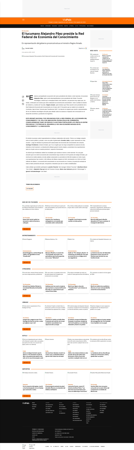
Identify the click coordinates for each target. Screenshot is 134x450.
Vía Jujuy (61, 404)
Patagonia (82, 26)
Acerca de (34, 435)
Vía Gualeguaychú (77, 420)
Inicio (42, 26)
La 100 (66, 446)
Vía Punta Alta (49, 412)
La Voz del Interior (94, 446)
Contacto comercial (37, 433)
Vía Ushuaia (89, 404)
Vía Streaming (103, 406)
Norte (66, 26)
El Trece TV (56, 446)
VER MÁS (26, 229)
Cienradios (78, 446)
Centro (60, 26)
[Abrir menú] (35, 20)
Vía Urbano (102, 404)
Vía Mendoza (62, 413)
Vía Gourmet (103, 408)
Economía (88, 413)
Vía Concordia (76, 418)
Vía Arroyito (49, 406)
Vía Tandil (48, 408)
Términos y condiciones (38, 429)
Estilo (87, 421)
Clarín (47, 446)
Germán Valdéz (29, 48)
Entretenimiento (90, 417)
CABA (33, 408)
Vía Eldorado (76, 406)
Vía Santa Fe (76, 412)
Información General (91, 415)
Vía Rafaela (76, 414)
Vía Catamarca (63, 408)
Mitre (62, 446)
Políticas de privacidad (38, 431)
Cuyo (76, 26)
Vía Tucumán (62, 406)
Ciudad (71, 446)
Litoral (71, 26)
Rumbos (102, 412)
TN (51, 446)
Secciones (90, 26)
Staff (33, 437)
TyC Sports (85, 446)
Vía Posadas (76, 404)
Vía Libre (102, 410)
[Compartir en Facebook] (23, 97)
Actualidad (30, 188)
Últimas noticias (90, 409)
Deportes (88, 419)
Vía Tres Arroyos (50, 410)
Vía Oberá (75, 410)
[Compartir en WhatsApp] (23, 100)
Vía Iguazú (75, 408)
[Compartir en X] (23, 104)
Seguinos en (82, 48)
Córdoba (48, 26)
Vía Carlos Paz (49, 404)
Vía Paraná (75, 416)
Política (88, 411)
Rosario (54, 26)
